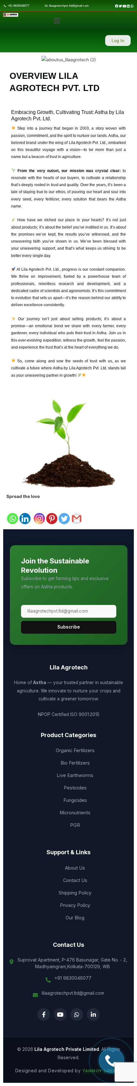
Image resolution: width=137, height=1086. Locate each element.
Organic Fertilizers (75, 750)
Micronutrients (75, 812)
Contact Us (75, 880)
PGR (75, 825)
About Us (75, 868)
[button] (56, 21)
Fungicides (75, 800)
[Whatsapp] (12, 513)
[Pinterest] (51, 513)
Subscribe (68, 627)
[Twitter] (64, 513)
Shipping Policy (75, 892)
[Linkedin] (25, 513)
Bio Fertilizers (75, 762)
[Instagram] (39, 513)
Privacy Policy (75, 905)
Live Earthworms (75, 775)
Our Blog (75, 917)
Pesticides (75, 787)
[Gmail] (76, 513)
